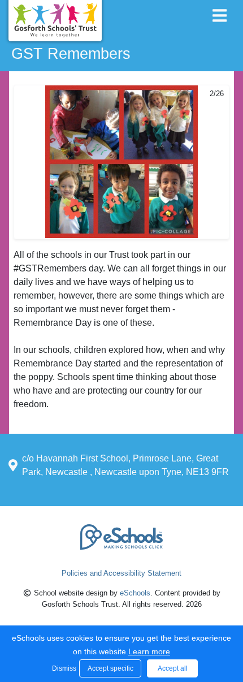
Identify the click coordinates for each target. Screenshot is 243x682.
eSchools (135, 593)
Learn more (149, 651)
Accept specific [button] (110, 668)
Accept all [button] (173, 668)
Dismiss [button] (62, 668)
